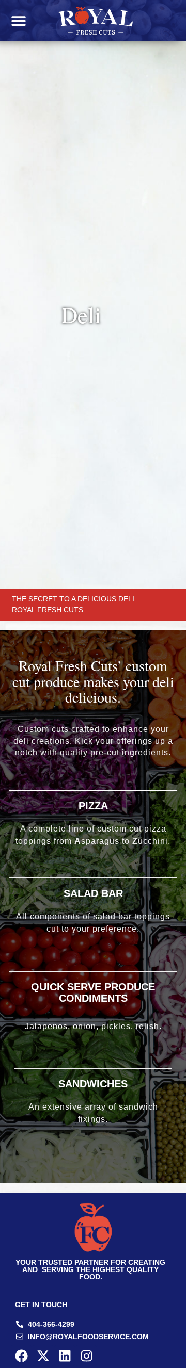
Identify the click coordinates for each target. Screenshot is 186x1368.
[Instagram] (86, 1355)
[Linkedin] (64, 1355)
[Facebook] (21, 1355)
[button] (18, 20)
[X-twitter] (43, 1355)
